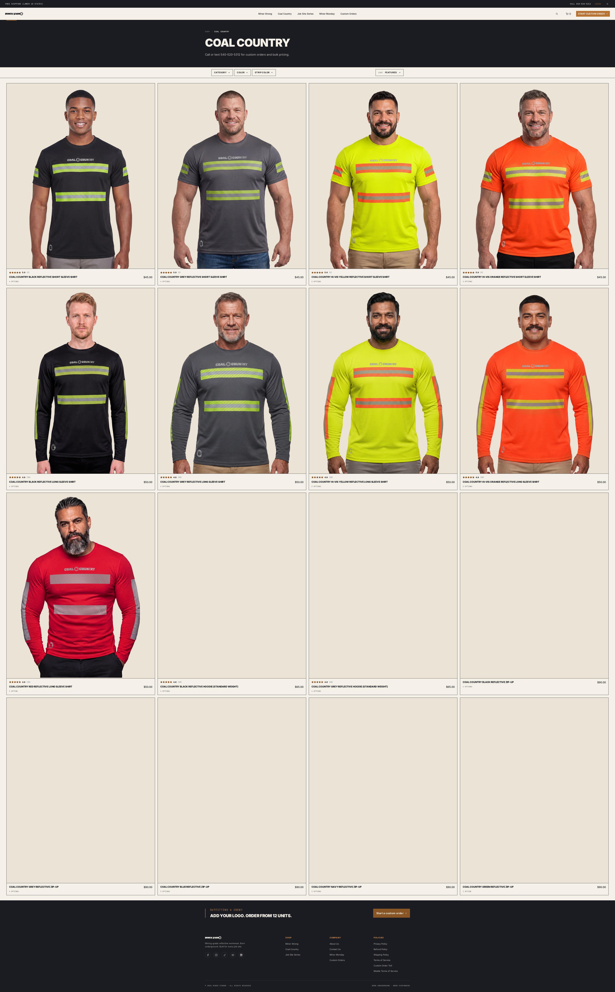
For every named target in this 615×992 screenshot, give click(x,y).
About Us (334, 943)
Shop (207, 31)
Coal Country (285, 13)
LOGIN (598, 4)
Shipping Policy (381, 954)
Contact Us (335, 949)
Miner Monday (327, 13)
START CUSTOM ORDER (591, 13)
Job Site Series (305, 13)
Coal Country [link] (221, 31)
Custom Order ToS (383, 965)
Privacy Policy (380, 943)
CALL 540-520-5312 (580, 4)
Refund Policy (380, 949)
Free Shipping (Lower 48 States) (24, 4)
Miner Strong (265, 13)
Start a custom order (390, 913)
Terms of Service (382, 960)
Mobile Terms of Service (386, 971)
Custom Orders (348, 13)
